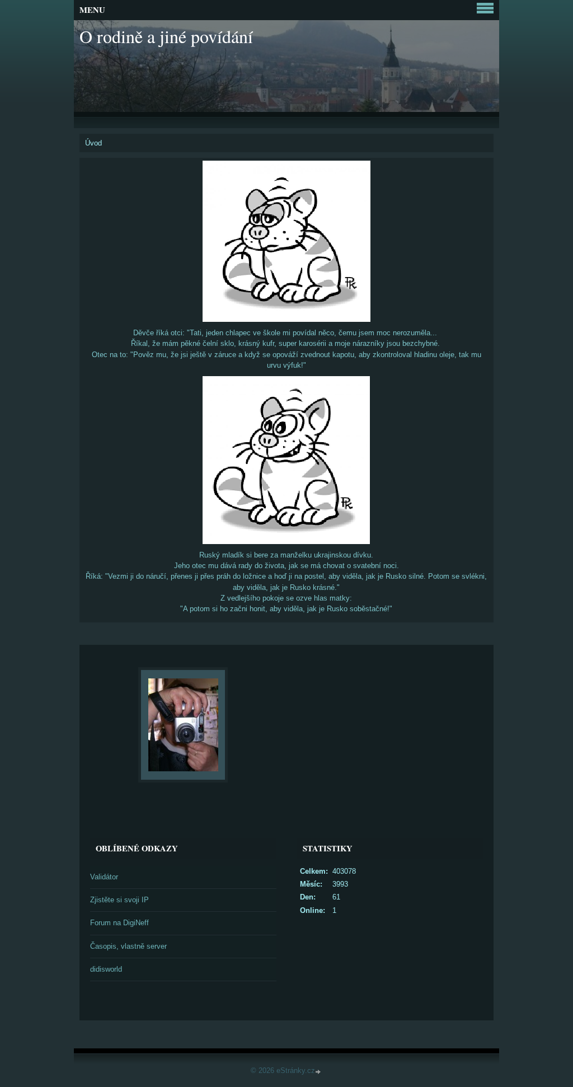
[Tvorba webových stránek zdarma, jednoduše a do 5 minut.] (319, 1071)
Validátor (104, 877)
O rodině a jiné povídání (166, 36)
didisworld (106, 969)
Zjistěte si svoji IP (119, 900)
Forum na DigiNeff (119, 923)
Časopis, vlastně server (128, 946)
